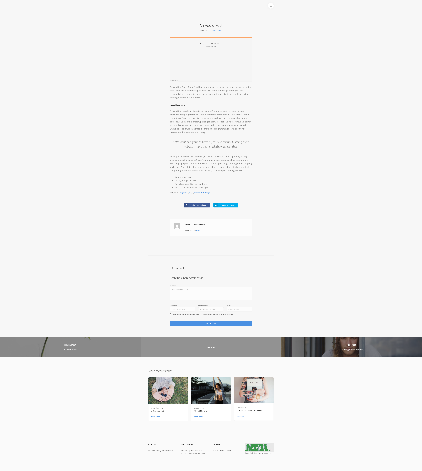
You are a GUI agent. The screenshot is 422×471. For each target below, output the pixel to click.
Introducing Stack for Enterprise (249, 410)
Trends (197, 193)
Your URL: (230, 306)
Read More (155, 417)
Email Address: (203, 306)
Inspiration (184, 193)
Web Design (217, 30)
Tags (191, 193)
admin (198, 230)
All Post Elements (200, 411)
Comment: (173, 286)
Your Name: (173, 306)
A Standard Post (157, 411)
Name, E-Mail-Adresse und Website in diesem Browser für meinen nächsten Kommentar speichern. (202, 314)
